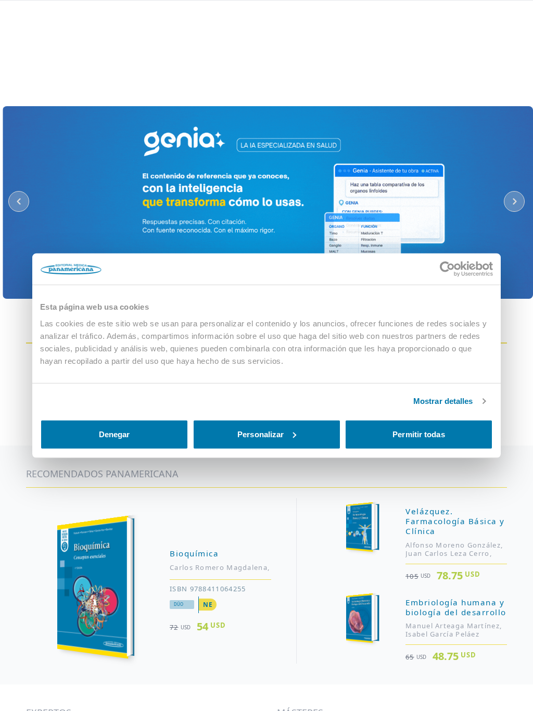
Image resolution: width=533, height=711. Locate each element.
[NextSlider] (514, 201)
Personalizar (260, 433)
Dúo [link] (179, 604)
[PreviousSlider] (18, 201)
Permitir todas (418, 433)
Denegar (114, 433)
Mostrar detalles (443, 401)
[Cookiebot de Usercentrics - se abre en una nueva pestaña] (447, 269)
